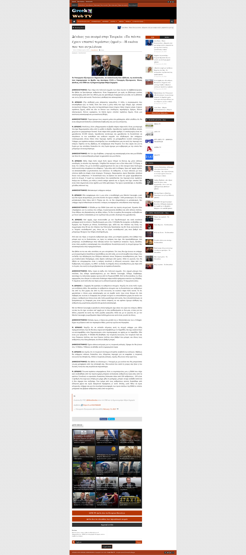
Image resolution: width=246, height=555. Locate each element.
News (102, 50)
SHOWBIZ (105, 21)
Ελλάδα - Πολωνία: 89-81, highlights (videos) (105, 504)
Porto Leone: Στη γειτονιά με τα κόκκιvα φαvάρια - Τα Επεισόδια (163, 250)
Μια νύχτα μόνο (113, 5)
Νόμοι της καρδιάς (123, 5)
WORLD (128, 21)
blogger (138, 542)
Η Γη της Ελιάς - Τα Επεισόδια (164, 232)
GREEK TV (75, 5)
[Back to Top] (173, 553)
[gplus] (173, 2)
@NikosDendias (92, 400)
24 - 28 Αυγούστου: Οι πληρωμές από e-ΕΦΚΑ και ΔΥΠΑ (130, 441)
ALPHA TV (157, 147)
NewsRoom (94, 50)
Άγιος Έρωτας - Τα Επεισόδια (163, 225)
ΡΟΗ (152, 37)
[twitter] (171, 2)
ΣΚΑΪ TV (157, 155)
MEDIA (121, 21)
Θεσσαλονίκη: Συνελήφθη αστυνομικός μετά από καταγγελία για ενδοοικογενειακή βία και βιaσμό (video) (130, 470)
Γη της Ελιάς (82, 5)
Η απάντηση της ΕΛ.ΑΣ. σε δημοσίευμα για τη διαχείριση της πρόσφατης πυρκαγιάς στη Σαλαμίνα (107, 471)
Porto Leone (97, 5)
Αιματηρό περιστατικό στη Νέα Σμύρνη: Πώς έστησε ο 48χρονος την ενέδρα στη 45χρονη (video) (83, 487)
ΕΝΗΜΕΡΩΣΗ (96, 21)
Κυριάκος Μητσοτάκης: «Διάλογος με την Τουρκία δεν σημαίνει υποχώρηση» (130, 487)
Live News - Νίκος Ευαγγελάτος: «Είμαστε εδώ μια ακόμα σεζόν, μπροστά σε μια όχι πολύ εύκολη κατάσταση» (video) (136, 27)
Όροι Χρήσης (80, 1)
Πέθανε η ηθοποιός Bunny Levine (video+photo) (83, 457)
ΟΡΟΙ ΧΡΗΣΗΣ (81, 552)
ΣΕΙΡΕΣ (113, 21)
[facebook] (168, 2)
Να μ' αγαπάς (104, 5)
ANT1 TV (157, 132)
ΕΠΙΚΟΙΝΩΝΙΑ (90, 552)
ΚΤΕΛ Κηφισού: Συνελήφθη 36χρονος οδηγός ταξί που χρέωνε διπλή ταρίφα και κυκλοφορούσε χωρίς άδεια (130, 502)
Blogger (133, 552)
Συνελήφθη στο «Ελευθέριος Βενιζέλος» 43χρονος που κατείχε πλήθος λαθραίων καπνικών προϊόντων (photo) (84, 439)
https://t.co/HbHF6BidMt (92, 405)
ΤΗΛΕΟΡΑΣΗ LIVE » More (157, 120)
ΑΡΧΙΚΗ (74, 552)
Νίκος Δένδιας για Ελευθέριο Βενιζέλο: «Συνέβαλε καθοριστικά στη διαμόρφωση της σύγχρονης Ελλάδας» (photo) (107, 486)
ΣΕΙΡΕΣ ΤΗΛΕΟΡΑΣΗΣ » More (158, 213)
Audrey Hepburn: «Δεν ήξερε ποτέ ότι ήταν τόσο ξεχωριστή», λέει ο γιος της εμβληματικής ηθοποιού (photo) (163, 184)
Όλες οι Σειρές (133, 5)
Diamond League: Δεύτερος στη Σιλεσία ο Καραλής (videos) (83, 473)
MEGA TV (157, 124)
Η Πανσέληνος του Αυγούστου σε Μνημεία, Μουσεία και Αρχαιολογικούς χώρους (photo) (107, 456)
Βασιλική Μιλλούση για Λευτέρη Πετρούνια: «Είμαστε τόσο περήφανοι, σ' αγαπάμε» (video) (84, 503)
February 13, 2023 (109, 409)
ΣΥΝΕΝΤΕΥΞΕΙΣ (138, 21)
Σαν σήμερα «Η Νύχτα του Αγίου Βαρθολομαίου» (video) (130, 457)
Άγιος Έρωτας (89, 5)
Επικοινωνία (89, 1)
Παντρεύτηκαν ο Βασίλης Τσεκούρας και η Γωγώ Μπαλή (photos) (164, 195)
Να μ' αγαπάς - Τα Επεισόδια (163, 264)
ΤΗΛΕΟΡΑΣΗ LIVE (83, 21)
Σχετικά (74, 1)
